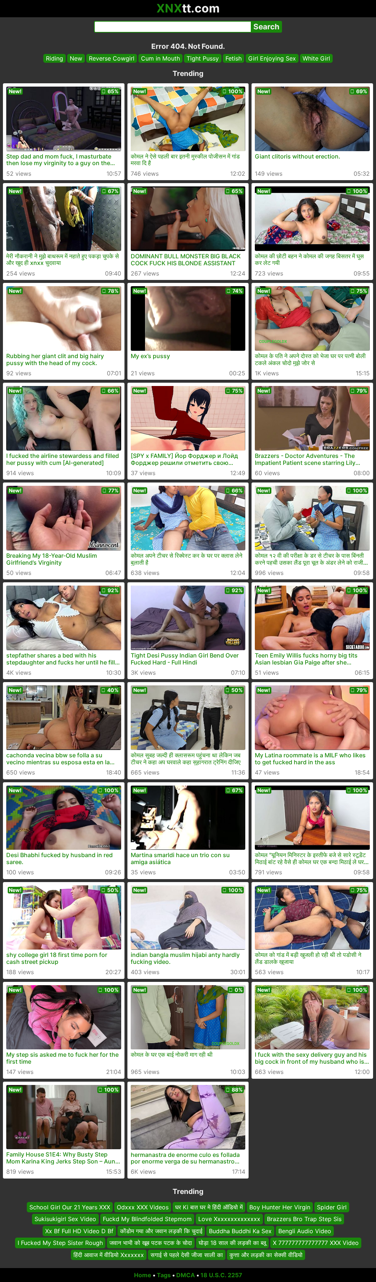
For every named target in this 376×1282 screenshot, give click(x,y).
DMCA (185, 1275)
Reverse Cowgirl (111, 58)
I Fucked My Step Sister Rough (60, 1242)
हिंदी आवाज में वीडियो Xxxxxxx (108, 1254)
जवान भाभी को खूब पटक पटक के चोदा (150, 1242)
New (76, 58)
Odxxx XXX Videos (143, 1207)
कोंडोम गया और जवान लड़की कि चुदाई (161, 1230)
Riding (54, 58)
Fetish (233, 58)
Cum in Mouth (160, 58)
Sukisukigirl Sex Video (65, 1219)
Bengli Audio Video (304, 1230)
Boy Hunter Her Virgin (279, 1207)
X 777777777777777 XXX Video (316, 1242)
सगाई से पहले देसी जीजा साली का (187, 1254)
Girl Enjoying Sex (272, 58)
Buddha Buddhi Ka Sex (240, 1230)
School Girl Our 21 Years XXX (69, 1207)
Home (142, 1275)
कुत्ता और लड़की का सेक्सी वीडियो (266, 1254)
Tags (164, 1275)
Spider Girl (332, 1207)
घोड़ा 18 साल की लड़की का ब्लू (232, 1242)
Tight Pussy (203, 58)
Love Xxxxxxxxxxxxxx (229, 1219)
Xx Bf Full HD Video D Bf (79, 1230)
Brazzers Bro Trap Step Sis (304, 1219)
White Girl (316, 58)
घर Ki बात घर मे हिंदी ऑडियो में (209, 1207)
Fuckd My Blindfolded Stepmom (147, 1219)
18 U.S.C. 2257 (221, 1275)
